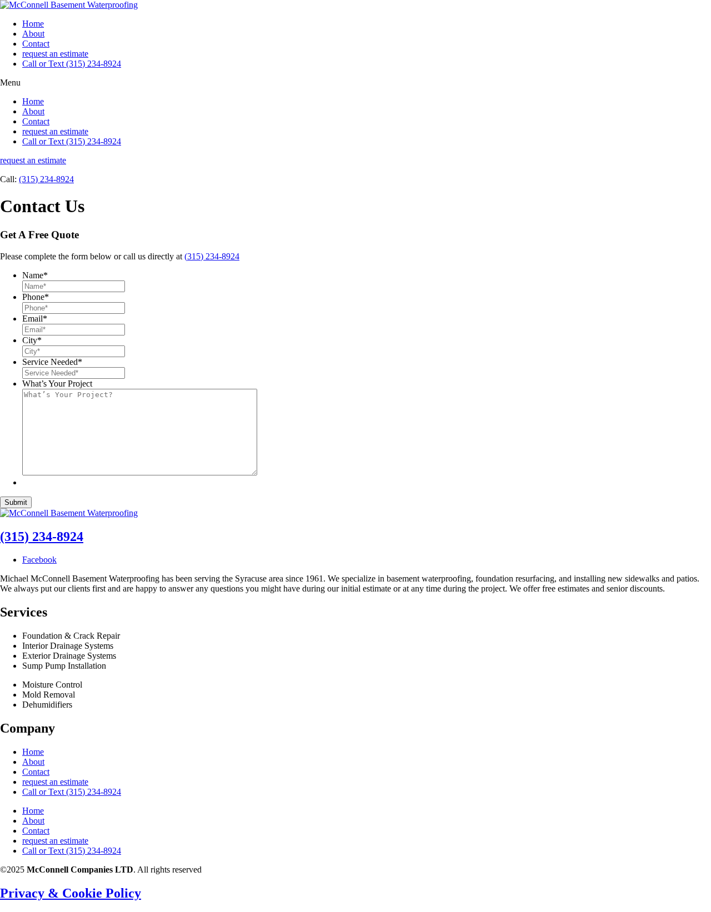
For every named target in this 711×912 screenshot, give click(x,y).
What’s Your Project (57, 383)
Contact (35, 43)
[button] (355, 83)
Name (35, 275)
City (32, 340)
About (33, 33)
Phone (35, 297)
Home (33, 23)
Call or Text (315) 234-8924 (71, 63)
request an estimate (55, 53)
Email (34, 318)
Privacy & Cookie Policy (70, 893)
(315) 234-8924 (46, 179)
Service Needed (52, 362)
